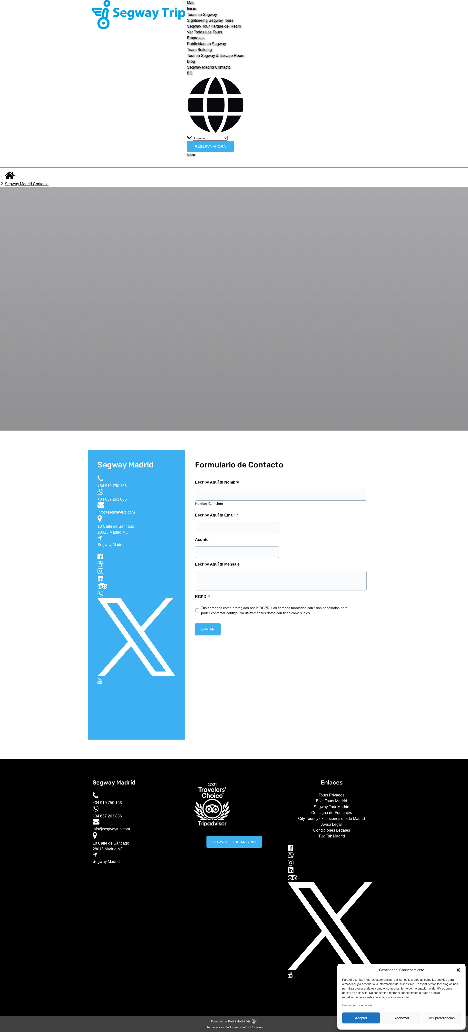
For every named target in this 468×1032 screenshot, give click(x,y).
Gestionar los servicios (357, 1005)
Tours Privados (331, 795)
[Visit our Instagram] (100, 573)
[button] (458, 970)
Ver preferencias (442, 1018)
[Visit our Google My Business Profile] (101, 565)
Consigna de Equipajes (331, 813)
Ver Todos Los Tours (204, 32)
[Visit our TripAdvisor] (102, 588)
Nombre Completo (209, 504)
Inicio (191, 9)
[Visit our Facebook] (100, 558)
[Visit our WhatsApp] (100, 595)
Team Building (199, 50)
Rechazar (401, 1018)
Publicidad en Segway (206, 44)
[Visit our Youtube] (100, 683)
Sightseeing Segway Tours (210, 20)
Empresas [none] (196, 38)
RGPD (202, 597)
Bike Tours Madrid (331, 801)
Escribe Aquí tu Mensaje (217, 564)
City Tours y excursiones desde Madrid (331, 818)
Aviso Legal (331, 824)
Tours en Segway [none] (202, 14)
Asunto (202, 539)
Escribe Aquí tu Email (216, 515)
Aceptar (361, 1018)
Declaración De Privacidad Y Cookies (234, 1027)
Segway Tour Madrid (331, 807)
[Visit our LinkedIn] (101, 580)
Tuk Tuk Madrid (331, 836)
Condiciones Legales (331, 830)
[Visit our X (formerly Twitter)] (137, 675)
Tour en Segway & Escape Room (215, 55)
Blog (191, 61)
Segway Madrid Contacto (209, 67)
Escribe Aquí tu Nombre (217, 482)
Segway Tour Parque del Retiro (214, 26)
